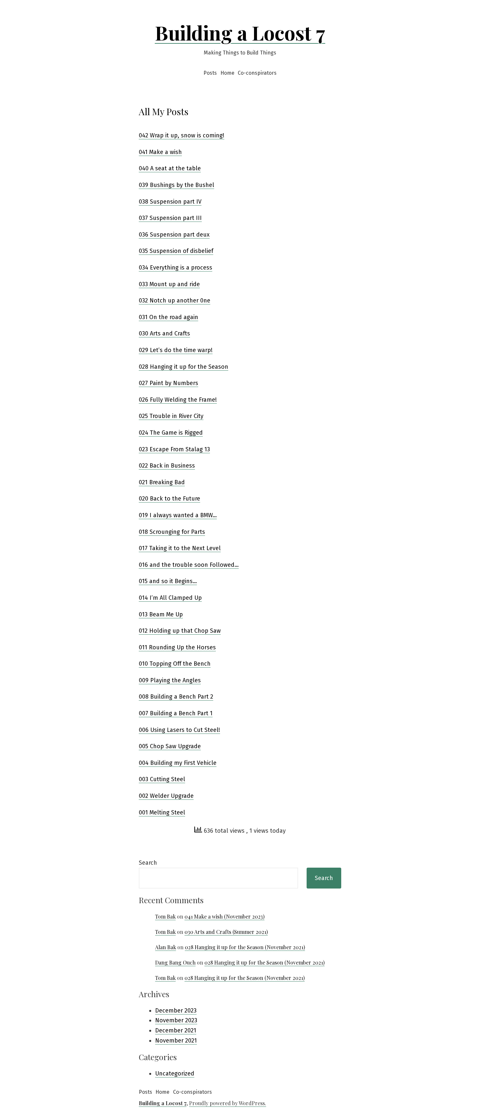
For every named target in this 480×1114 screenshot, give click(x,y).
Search (148, 862)
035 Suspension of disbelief (176, 251)
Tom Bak (165, 916)
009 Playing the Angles (170, 680)
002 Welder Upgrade (166, 795)
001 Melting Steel (162, 812)
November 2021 (176, 1040)
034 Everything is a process (175, 267)
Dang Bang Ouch (175, 962)
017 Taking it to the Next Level (180, 548)
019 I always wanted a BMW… (178, 515)
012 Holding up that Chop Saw (180, 630)
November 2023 (176, 1020)
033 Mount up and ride (169, 284)
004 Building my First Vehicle (177, 762)
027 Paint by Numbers (168, 383)
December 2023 (176, 1010)
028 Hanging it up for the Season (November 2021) (245, 947)
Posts (210, 73)
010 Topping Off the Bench (175, 663)
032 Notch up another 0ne (174, 300)
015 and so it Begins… (168, 581)
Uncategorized (174, 1073)
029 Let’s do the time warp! (176, 350)
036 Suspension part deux (174, 234)
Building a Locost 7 (240, 32)
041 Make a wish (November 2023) (224, 916)
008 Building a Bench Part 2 (176, 696)
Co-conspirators (257, 73)
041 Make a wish (160, 152)
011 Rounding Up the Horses (177, 647)
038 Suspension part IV (170, 201)
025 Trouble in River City (171, 416)
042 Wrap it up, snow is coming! (181, 135)
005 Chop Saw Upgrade (170, 746)
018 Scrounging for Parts (172, 531)
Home (227, 73)
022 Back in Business (167, 465)
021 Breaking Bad (162, 482)
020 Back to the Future (169, 498)
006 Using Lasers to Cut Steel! (179, 730)
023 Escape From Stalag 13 (174, 449)
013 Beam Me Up (161, 614)
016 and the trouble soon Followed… (189, 564)
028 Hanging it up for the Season (183, 366)
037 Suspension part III (170, 218)
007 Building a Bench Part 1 (176, 713)
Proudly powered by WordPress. (227, 1103)
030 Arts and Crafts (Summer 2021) (226, 931)
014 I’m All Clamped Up (170, 597)
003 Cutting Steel (162, 779)
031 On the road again (168, 317)
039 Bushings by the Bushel (176, 185)
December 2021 (175, 1030)
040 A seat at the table (170, 168)
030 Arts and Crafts (164, 333)
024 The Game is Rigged (171, 432)
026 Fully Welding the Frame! (178, 399)
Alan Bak (165, 947)
